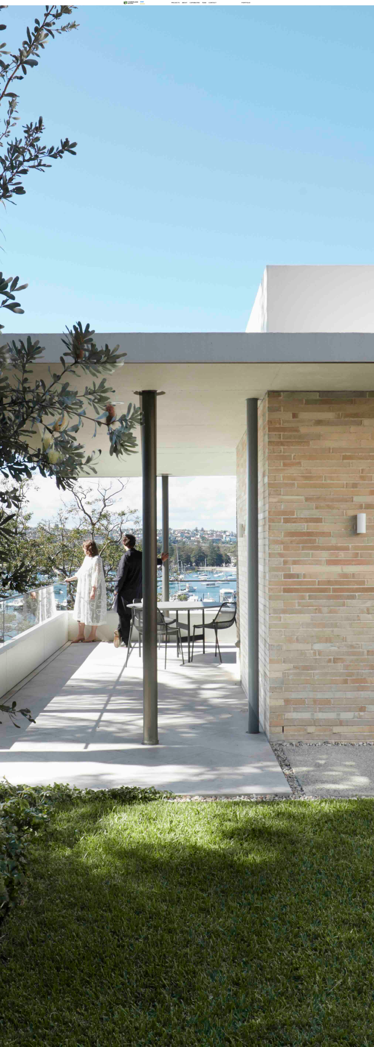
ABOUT (184, 3)
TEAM (204, 3)
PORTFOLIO (246, 3)
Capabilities (195, 3)
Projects (175, 3)
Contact (212, 3)
